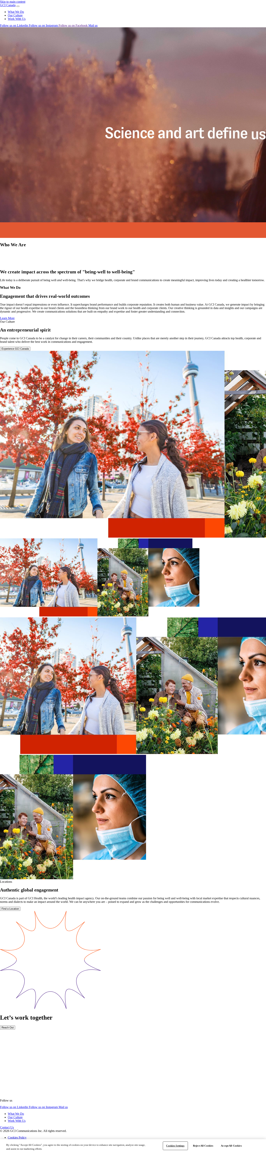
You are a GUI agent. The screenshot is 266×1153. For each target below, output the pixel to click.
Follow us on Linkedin (14, 25)
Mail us (93, 25)
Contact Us (7, 1127)
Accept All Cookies (231, 1145)
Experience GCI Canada (15, 348)
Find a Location (10, 908)
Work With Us (17, 18)
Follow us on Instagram (44, 25)
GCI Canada (8, 5)
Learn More (7, 318)
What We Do (16, 11)
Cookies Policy (17, 1137)
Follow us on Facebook (73, 25)
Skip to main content (12, 1)
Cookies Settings (175, 1145)
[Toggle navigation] (17, 6)
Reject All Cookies (203, 1145)
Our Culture (15, 15)
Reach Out (8, 1027)
